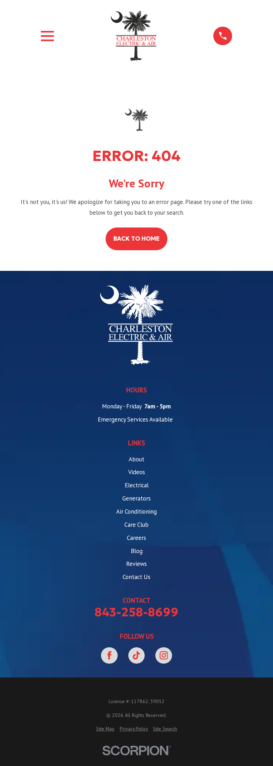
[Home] (133, 36)
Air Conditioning (136, 511)
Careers (136, 538)
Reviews (136, 564)
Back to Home (136, 238)
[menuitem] (105, 728)
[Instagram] (163, 655)
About (136, 459)
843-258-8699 (136, 612)
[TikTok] (136, 655)
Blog (137, 551)
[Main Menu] (47, 36)
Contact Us (136, 577)
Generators (136, 498)
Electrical (137, 485)
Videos (136, 472)
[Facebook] (109, 655)
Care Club (136, 525)
